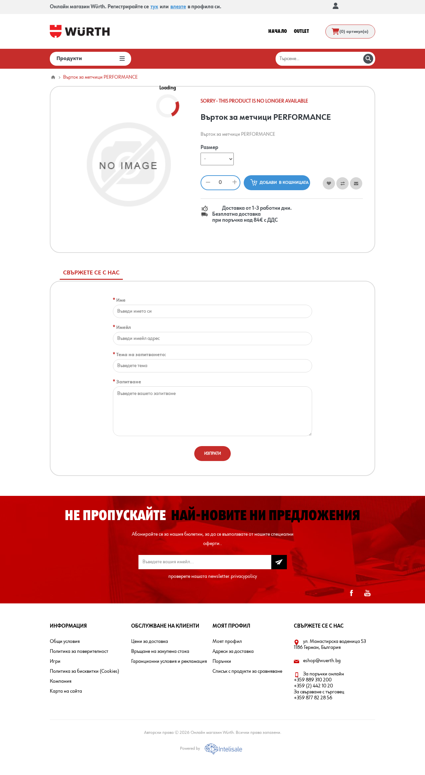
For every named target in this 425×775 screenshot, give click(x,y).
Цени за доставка (149, 641)
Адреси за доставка (233, 651)
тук (154, 7)
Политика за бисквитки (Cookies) (84, 671)
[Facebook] (351, 593)
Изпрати (212, 453)
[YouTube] (367, 593)
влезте (178, 7)
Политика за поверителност (79, 651)
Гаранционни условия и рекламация (169, 661)
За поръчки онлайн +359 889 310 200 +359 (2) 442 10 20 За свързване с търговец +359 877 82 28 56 (319, 686)
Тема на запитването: (141, 354)
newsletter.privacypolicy (232, 576)
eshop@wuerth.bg (322, 660)
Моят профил (227, 641)
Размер (209, 148)
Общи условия (65, 641)
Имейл (123, 327)
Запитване (128, 381)
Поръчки (221, 661)
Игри (55, 661)
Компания (60, 681)
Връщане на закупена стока (160, 651)
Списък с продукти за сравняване (247, 671)
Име (121, 300)
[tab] (91, 273)
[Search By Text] (368, 59)
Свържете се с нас (91, 273)
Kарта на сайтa (66, 691)
